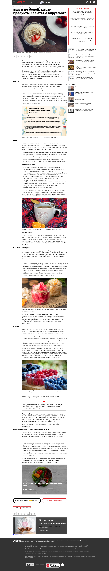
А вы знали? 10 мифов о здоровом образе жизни (42, 485)
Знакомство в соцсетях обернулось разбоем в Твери (84, 98)
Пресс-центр (46, 540)
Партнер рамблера (40, 564)
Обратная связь (29, 541)
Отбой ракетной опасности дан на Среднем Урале (82, 33)
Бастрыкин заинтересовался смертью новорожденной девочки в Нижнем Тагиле (82, 26)
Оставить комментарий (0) (55, 500)
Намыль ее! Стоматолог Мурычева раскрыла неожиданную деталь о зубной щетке (85, 56)
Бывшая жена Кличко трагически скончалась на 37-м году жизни (84, 110)
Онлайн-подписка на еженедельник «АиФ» (76, 540)
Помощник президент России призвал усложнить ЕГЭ (83, 104)
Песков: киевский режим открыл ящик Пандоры (84, 93)
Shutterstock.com (29, 311)
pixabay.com (49, 52)
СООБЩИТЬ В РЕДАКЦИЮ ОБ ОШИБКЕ (45, 541)
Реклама (27, 540)
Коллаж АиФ (44, 137)
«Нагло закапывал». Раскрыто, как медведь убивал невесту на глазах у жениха (85, 73)
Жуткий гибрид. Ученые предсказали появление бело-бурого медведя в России (86, 51)
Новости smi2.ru (19, 535)
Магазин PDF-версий (57, 540)
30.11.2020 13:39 (17, 7)
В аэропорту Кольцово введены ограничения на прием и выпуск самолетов (82, 40)
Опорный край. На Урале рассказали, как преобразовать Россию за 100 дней (82, 19)
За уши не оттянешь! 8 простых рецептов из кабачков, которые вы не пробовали (86, 67)
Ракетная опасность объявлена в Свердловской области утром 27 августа (82, 13)
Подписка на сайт (36, 540)
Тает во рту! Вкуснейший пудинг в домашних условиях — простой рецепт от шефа (85, 62)
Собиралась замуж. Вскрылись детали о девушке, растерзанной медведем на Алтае (84, 79)
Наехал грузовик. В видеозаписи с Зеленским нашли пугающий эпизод (85, 87)
